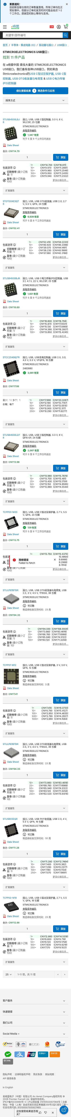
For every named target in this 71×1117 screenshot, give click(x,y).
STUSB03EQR (10, 819)
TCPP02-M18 (10, 897)
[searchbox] (33, 35)
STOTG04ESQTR (11, 202)
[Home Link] (18, 27)
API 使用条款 (9, 1078)
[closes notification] (67, 4)
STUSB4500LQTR (11, 436)
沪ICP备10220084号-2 (14, 1101)
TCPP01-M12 (9, 665)
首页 (5, 44)
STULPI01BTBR (10, 590)
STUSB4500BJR (11, 278)
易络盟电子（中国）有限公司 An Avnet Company (28, 1096)
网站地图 (49, 1074)
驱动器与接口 (46, 44)
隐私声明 (7, 1074)
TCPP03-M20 (10, 512)
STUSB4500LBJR (11, 121)
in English (8, 1087)
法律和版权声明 (22, 1074)
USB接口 (62, 44)
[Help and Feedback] (64, 1110)
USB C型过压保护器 (42, 73)
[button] (5, 27)
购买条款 (37, 1074)
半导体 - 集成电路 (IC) (23, 44)
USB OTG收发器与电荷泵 (27, 78)
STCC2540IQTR (11, 357)
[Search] (65, 35)
